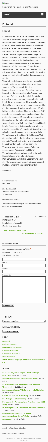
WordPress (14, 428)
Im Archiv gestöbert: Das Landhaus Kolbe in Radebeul (23, 408)
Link (4, 200)
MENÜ (7, 15)
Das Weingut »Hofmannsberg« (14, 399)
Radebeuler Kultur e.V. (11, 354)
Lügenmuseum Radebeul (12, 347)
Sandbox (23, 428)
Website (5, 269)
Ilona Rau (6, 184)
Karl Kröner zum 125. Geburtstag (15, 396)
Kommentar (6, 275)
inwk (22, 433)
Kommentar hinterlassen (12, 206)
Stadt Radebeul (8, 357)
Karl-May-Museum (9, 344)
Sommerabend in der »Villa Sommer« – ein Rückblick (23, 390)
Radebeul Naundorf (10, 351)
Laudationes (7, 419)
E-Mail (4, 263)
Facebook (6, 341)
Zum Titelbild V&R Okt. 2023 (14, 231)
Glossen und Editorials (20, 192)
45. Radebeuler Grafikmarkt (34, 234)
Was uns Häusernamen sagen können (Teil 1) (19, 379)
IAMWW (14, 433)
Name (27, 249)
